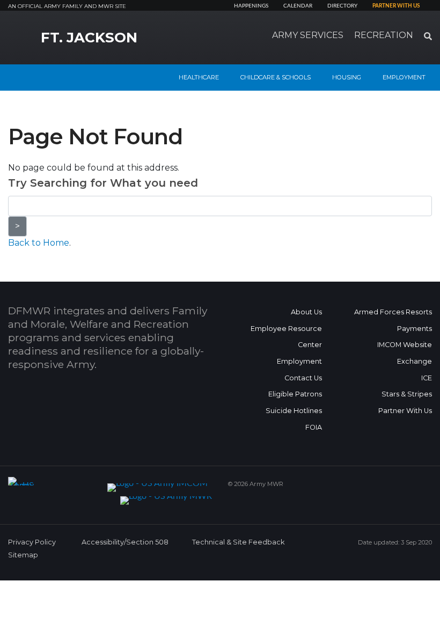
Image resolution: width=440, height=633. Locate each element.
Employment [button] (404, 77)
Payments (414, 329)
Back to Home (38, 243)
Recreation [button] (383, 35)
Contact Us (303, 378)
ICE (426, 378)
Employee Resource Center (286, 337)
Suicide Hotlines (294, 411)
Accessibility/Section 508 (125, 542)
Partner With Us (405, 411)
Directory (342, 6)
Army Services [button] (307, 35)
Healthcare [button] (199, 77)
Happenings (251, 6)
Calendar (297, 6)
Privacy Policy (32, 542)
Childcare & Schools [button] (275, 77)
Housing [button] (346, 77)
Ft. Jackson (89, 37)
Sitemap (23, 555)
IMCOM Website (404, 345)
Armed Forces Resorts (393, 312)
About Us (306, 312)
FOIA (313, 427)
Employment (299, 361)
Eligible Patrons (295, 394)
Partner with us (396, 6)
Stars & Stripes (407, 394)
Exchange (414, 361)
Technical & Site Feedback (238, 542)
